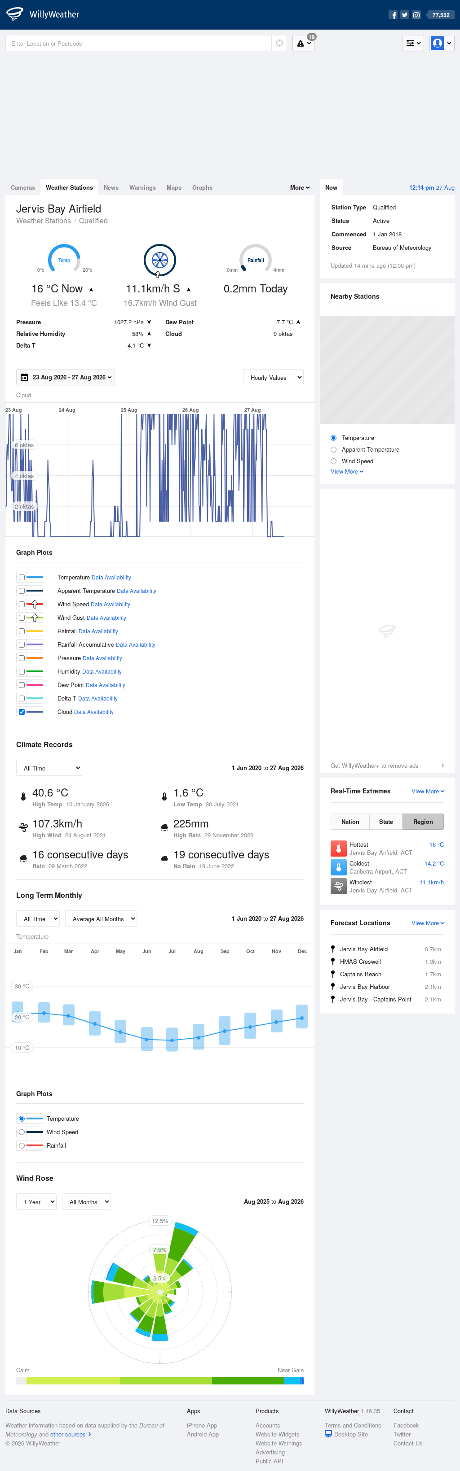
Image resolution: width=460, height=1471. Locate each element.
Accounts (268, 1425)
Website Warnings (279, 1443)
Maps (174, 187)
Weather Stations (69, 187)
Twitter (402, 1434)
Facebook (406, 1425)
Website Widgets (278, 1434)
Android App (203, 1434)
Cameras (23, 187)
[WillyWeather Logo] (47, 14)
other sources (68, 1434)
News (111, 187)
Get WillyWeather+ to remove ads (375, 765)
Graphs (202, 187)
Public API (269, 1461)
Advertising (270, 1452)
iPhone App (202, 1425)
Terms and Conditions (353, 1425)
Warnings (142, 187)
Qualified (93, 220)
